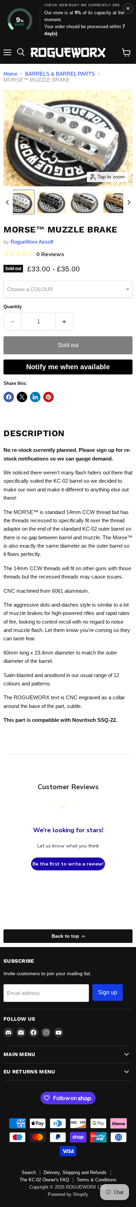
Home (10, 74)
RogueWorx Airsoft (31, 242)
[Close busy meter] (128, 8)
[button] (18, 202)
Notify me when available (68, 367)
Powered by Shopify (68, 1194)
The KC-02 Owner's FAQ (44, 1179)
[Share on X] (22, 397)
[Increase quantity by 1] (64, 322)
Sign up (107, 992)
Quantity (12, 306)
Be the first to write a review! (68, 864)
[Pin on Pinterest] (48, 397)
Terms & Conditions (96, 1179)
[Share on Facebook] (8, 397)
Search (29, 1172)
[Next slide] (128, 202)
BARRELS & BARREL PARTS (60, 74)
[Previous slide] (7, 202)
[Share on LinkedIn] (35, 397)
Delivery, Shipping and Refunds (75, 1172)
